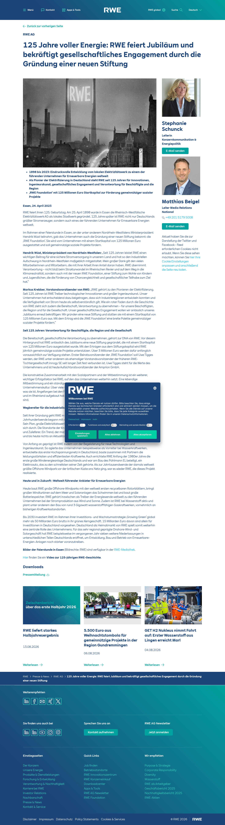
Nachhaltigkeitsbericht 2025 (163, 793)
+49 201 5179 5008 (179, 217)
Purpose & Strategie (157, 765)
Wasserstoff (152, 779)
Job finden (91, 765)
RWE (25, 676)
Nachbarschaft (33, 797)
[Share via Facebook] (34, 701)
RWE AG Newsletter (96, 793)
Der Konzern (31, 765)
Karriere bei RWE (33, 788)
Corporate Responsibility (160, 770)
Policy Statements (87, 819)
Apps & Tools (74, 10)
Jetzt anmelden (159, 732)
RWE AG (58, 676)
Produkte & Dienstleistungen (41, 774)
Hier (25, 557)
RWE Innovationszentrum (100, 774)
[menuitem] (48, 10)
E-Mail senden (175, 150)
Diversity (150, 774)
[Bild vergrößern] (149, 160)
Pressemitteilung (34, 574)
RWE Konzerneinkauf (97, 779)
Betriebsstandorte (95, 770)
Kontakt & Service (34, 806)
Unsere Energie (33, 770)
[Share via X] (58, 701)
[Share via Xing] (50, 701)
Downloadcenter (94, 783)
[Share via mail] (42, 701)
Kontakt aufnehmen (101, 732)
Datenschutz (64, 819)
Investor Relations (34, 793)
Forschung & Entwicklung (39, 779)
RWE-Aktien (152, 797)
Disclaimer (30, 819)
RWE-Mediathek (124, 549)
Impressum (46, 819)
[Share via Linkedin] (26, 701)
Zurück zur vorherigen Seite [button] (45, 26)
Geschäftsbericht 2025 (160, 788)
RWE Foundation (94, 797)
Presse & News (41, 676)
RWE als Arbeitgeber (158, 783)
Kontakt (50, 10)
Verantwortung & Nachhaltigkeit (43, 783)
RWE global (154, 10)
